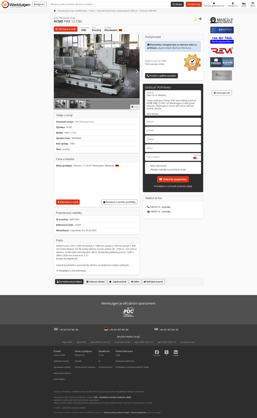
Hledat (178, 4)
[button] (252, 4)
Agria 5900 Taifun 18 (167, 342)
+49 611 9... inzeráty (160, 207)
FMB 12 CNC (70, 132)
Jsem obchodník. (158, 165)
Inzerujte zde (223, 92)
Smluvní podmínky (138, 412)
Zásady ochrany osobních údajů (116, 412)
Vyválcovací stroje (122, 342)
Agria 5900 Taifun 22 (144, 342)
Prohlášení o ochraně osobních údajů (173, 186)
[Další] (136, 71)
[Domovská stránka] (55, 11)
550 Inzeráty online (154, 64)
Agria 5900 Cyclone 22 (100, 342)
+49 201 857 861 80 (68, 329)
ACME (69, 127)
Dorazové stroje (187, 342)
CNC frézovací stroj (84, 121)
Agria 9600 (81, 342)
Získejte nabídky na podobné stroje (168, 169)
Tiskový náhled (96, 281)
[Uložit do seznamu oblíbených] (195, 19)
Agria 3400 (67, 342)
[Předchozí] (56, 71)
